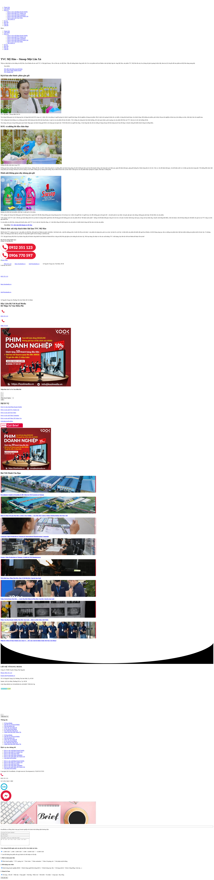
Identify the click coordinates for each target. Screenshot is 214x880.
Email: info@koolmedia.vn (8, 675)
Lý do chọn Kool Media (10, 729)
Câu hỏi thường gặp (9, 726)
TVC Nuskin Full (8, 72)
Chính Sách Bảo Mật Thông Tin (12, 732)
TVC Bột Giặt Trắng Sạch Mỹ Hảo (13, 69)
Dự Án (6, 21)
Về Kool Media (8, 723)
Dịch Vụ (6, 10)
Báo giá (6, 24)
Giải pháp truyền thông (7, 421)
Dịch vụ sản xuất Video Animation (16, 15)
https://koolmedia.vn (20, 264)
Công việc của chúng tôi (10, 727)
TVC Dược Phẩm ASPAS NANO (12, 70)
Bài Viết (6, 22)
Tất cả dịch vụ (11, 19)
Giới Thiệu (7, 8)
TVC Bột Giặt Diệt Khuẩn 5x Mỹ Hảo (21, 225)
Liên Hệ (6, 25)
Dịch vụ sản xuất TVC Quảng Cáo (16, 13)
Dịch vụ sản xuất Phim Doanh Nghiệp (17, 11)
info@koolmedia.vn (34, 264)
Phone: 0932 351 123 (6, 672)
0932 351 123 (7, 264)
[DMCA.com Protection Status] (6, 689)
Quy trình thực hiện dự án (11, 730)
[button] (107, 28)
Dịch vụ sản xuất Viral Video (15, 18)
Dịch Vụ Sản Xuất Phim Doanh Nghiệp (11, 407)
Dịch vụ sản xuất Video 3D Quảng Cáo (17, 16)
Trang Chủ (7, 7)
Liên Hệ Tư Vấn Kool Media (12, 724)
